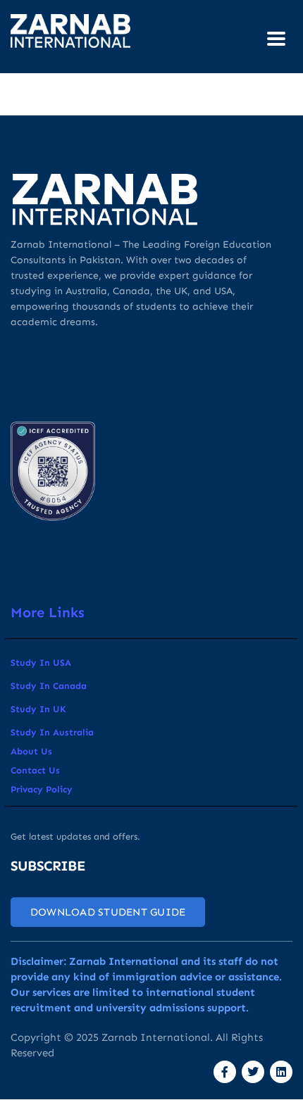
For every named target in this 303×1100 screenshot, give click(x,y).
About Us (31, 751)
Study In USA (41, 662)
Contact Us (35, 770)
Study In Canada (49, 686)
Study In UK (38, 709)
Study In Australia (52, 732)
